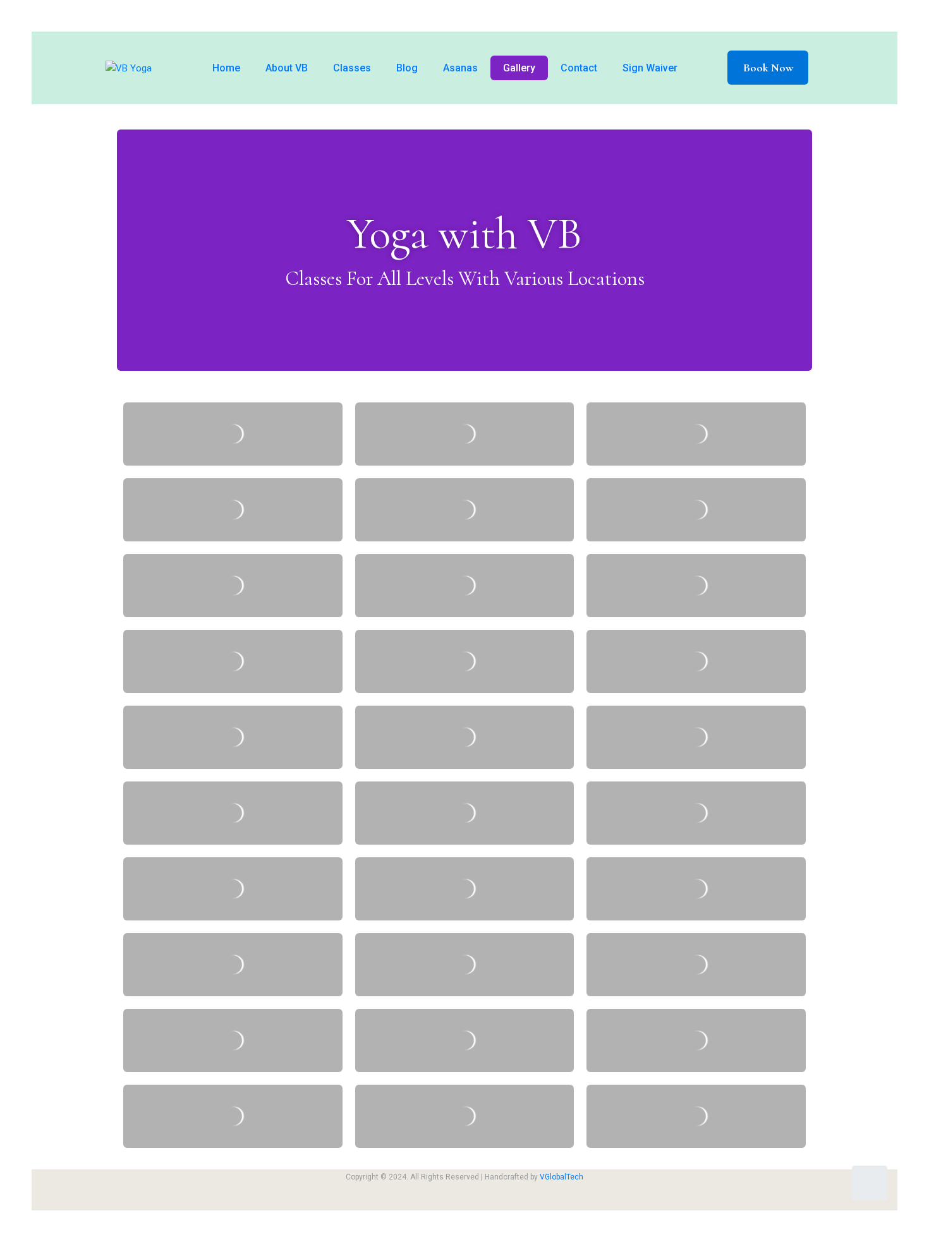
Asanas (460, 68)
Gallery (519, 68)
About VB (286, 68)
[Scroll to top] (869, 1183)
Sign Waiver (649, 68)
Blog (407, 68)
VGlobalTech (561, 1177)
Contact (579, 68)
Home (226, 68)
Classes (352, 68)
